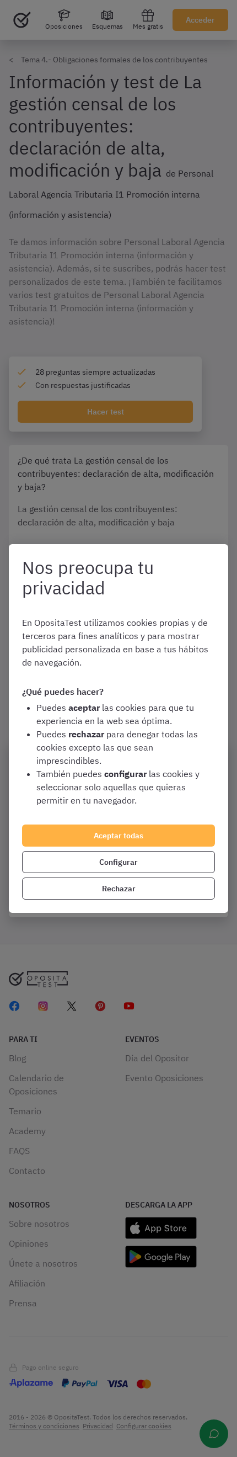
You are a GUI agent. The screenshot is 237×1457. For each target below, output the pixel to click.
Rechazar (119, 889)
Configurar (118, 862)
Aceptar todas (118, 836)
